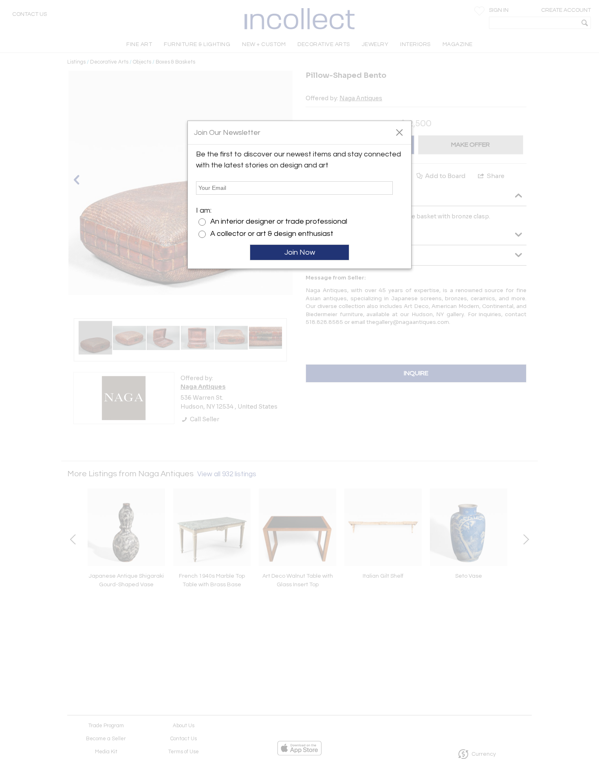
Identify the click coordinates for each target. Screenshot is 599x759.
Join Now (299, 252)
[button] (399, 132)
